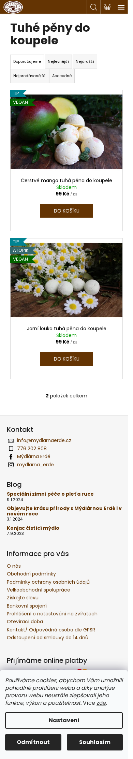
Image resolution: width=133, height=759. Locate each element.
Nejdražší (85, 61)
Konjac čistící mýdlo (33, 528)
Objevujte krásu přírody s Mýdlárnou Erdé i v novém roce (64, 511)
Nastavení (64, 720)
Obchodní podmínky (31, 573)
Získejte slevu (23, 597)
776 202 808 (32, 448)
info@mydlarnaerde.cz (44, 440)
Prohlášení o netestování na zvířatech (52, 613)
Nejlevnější (58, 61)
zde (101, 703)
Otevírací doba (25, 621)
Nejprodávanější (29, 75)
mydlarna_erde (35, 464)
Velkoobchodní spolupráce (38, 589)
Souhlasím (94, 742)
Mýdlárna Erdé (33, 456)
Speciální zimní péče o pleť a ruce (50, 494)
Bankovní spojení (27, 605)
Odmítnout (33, 742)
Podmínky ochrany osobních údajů (48, 582)
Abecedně (62, 75)
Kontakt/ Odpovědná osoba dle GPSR (51, 629)
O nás (14, 566)
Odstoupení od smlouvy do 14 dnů (47, 637)
